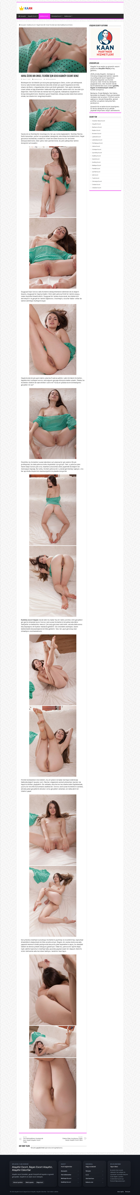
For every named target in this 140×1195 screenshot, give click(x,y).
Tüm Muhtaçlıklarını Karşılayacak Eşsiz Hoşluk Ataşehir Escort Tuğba (33, 1139)
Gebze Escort (96, 146)
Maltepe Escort (96, 165)
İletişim (88, 1171)
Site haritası (90, 1178)
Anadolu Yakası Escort (98, 121)
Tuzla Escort (95, 178)
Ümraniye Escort (56, 16)
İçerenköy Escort (97, 152)
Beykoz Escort (96, 130)
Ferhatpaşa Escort (97, 143)
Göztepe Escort (96, 149)
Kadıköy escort (27, 620)
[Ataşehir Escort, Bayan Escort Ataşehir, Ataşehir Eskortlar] (25, 7)
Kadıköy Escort (44, 16)
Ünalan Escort (96, 184)
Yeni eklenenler (66, 1174)
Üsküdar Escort (96, 187)
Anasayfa (23, 16)
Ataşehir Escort (32, 16)
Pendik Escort (96, 168)
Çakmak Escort (96, 136)
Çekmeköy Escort (97, 140)
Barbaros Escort (97, 127)
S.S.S (87, 1175)
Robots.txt (89, 1182)
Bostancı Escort (96, 133)
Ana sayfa (120, 1191)
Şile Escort (95, 175)
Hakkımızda (67, 16)
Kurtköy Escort (96, 162)
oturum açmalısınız (55, 1148)
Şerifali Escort (96, 172)
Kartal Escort (96, 159)
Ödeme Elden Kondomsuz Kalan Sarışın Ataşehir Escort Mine (72, 1138)
